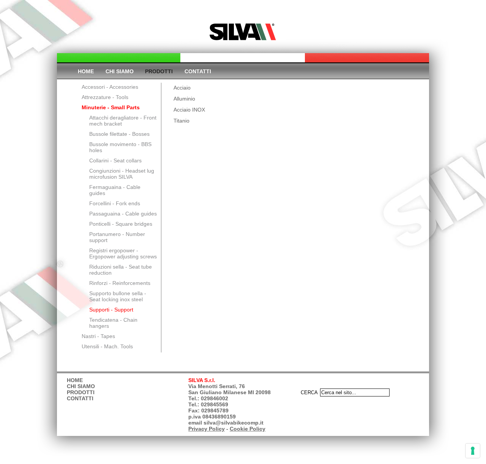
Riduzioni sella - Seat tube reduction (120, 270)
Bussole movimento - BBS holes (120, 147)
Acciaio (182, 88)
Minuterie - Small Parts (111, 107)
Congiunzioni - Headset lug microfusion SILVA (121, 174)
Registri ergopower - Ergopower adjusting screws (123, 253)
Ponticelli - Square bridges (120, 224)
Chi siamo (120, 71)
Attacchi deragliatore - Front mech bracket (122, 121)
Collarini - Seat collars (115, 160)
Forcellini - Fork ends (114, 203)
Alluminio (184, 99)
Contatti (198, 71)
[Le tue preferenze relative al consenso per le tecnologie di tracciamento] (472, 451)
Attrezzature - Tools (105, 97)
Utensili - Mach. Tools (107, 346)
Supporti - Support (111, 310)
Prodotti (159, 71)
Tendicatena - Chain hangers (113, 323)
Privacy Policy (206, 429)
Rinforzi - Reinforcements (119, 283)
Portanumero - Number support (117, 237)
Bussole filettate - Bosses (119, 134)
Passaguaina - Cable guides (123, 214)
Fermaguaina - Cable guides (114, 190)
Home (86, 71)
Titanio (181, 121)
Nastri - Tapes (98, 336)
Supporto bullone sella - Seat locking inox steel (117, 296)
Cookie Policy (247, 429)
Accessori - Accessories (110, 87)
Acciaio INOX (189, 110)
